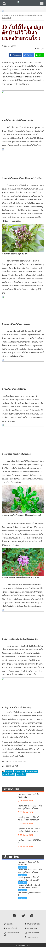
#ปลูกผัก (9, 771)
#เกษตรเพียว (32, 771)
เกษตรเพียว (21, 774)
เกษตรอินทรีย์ (8, 774)
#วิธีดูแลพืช (19, 771)
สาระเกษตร (6, 15)
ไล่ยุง (15, 595)
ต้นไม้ (17, 62)
